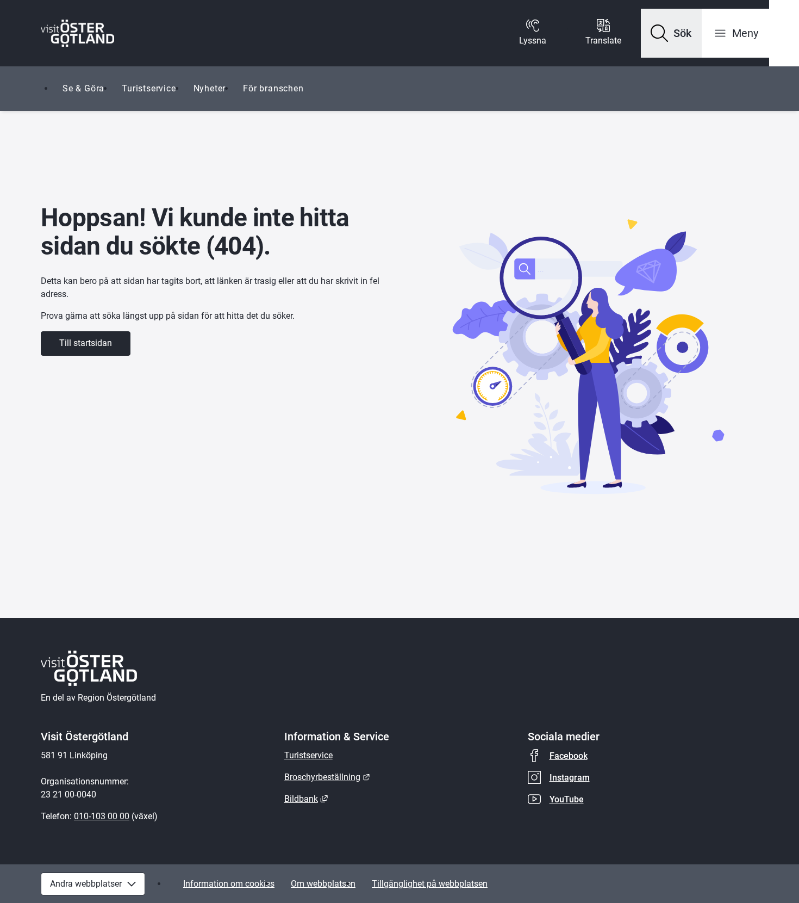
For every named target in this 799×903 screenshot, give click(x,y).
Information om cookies (228, 884)
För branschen (273, 88)
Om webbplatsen (323, 884)
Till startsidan (85, 343)
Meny (745, 33)
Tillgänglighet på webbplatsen (430, 884)
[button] (671, 33)
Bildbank (306, 799)
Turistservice (149, 88)
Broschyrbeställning (327, 777)
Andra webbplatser (86, 884)
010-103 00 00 (101, 816)
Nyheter (209, 88)
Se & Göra (83, 88)
